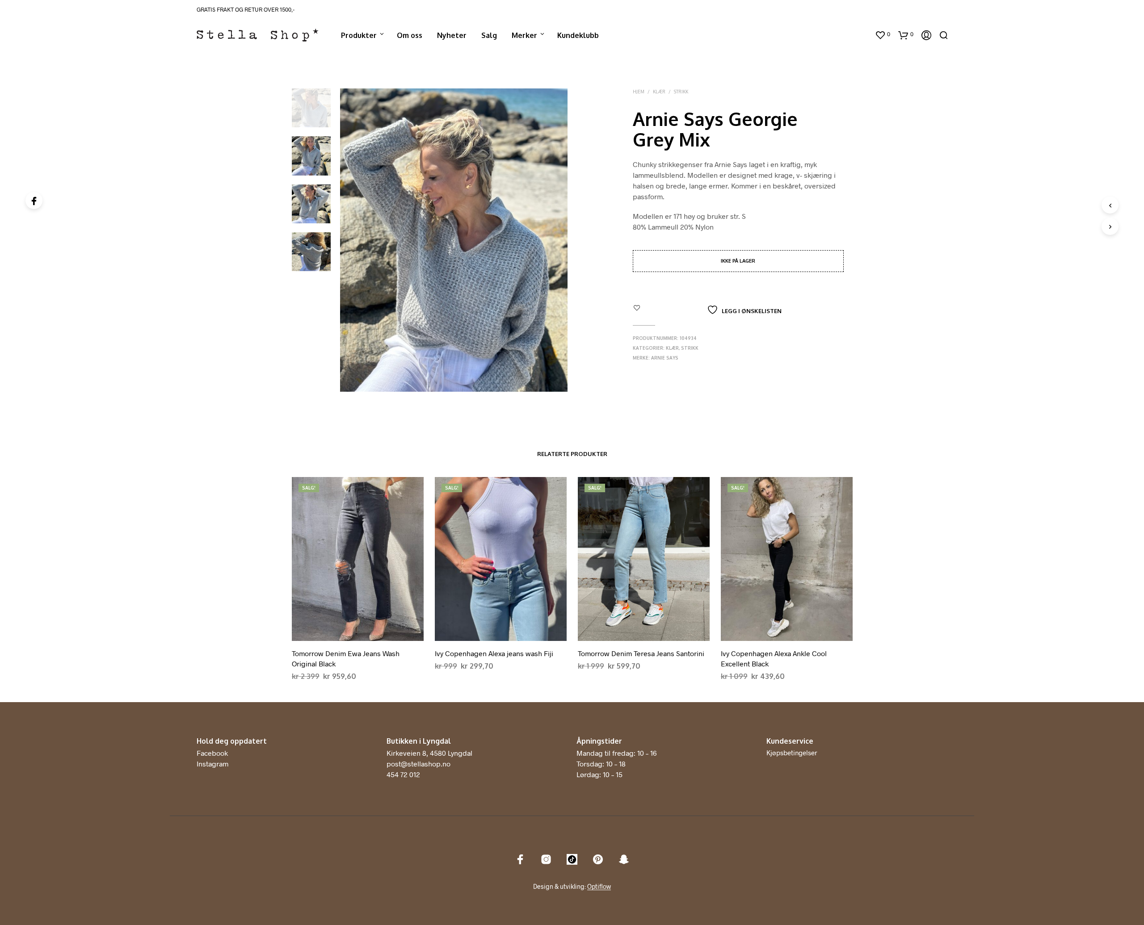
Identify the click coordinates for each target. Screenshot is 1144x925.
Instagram (212, 763)
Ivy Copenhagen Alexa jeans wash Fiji (494, 653)
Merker (524, 35)
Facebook (212, 753)
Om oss (409, 35)
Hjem (638, 91)
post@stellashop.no (418, 763)
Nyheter (452, 35)
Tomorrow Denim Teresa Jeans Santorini (641, 653)
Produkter (359, 35)
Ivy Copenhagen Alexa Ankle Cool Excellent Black (774, 658)
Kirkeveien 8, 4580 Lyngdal (429, 753)
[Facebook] (33, 200)
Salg (489, 35)
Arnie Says (664, 357)
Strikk (681, 91)
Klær (659, 91)
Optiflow (599, 886)
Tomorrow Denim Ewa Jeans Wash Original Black (346, 658)
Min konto (850, 35)
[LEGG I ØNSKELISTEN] (357, 633)
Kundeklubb (578, 35)
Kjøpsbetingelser (791, 753)
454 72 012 (403, 774)
